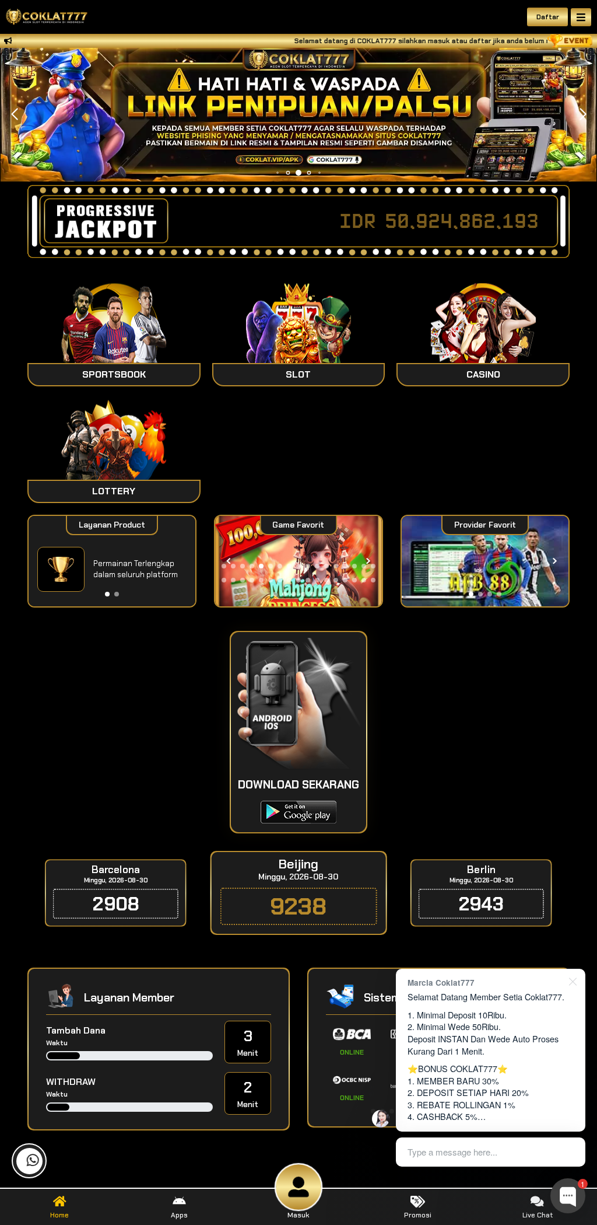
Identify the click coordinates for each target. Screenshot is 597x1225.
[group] (485, 561)
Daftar (547, 17)
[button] (583, 114)
